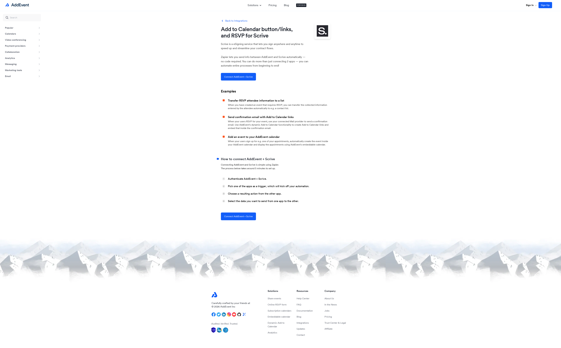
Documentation (305, 310)
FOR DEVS (301, 5)
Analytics (10, 58)
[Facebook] (214, 314)
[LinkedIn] (224, 314)
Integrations (303, 322)
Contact (301, 334)
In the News (330, 304)
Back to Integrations (236, 20)
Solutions (253, 5)
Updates (301, 328)
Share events (274, 298)
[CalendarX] (244, 314)
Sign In (530, 5)
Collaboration (12, 51)
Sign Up (545, 5)
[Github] (239, 314)
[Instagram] (229, 314)
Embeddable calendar (279, 316)
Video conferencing (15, 39)
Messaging (11, 64)
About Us (329, 298)
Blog (286, 5)
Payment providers (15, 45)
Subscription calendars (279, 310)
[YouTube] (234, 314)
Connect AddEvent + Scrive (238, 76)
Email (8, 76)
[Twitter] (219, 314)
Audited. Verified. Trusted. (224, 323)
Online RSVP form (277, 304)
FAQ (299, 304)
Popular (9, 27)
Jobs (326, 310)
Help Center (303, 298)
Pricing (273, 5)
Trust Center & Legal (335, 322)
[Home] (16, 5)
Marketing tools (13, 70)
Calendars (10, 33)
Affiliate (328, 328)
